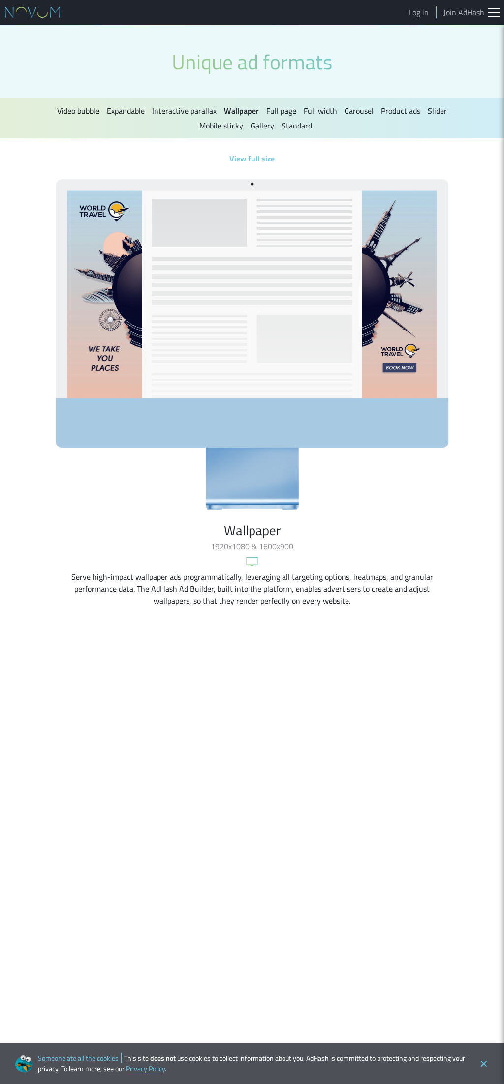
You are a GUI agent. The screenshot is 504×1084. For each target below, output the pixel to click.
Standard (297, 125)
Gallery (262, 125)
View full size (252, 158)
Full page (281, 111)
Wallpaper (241, 111)
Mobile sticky (221, 125)
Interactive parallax (184, 111)
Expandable (126, 111)
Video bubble (78, 111)
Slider (437, 111)
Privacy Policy (145, 1068)
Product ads (400, 111)
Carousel (359, 111)
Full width (320, 111)
